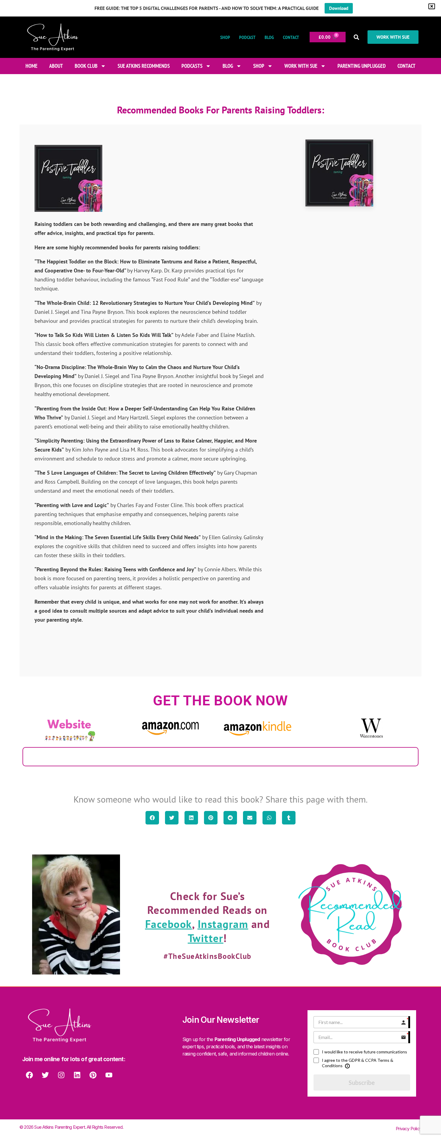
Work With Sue (300, 65)
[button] (357, 37)
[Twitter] (45, 1075)
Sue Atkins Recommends (144, 65)
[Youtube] (109, 1075)
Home (32, 65)
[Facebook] (29, 1075)
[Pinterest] (93, 1075)
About (56, 65)
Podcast (247, 37)
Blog (269, 37)
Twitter (206, 938)
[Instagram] (61, 1075)
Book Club (86, 65)
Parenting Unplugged (362, 65)
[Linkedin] (77, 1075)
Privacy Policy (409, 1128)
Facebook (168, 924)
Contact (291, 37)
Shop (225, 37)
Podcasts (192, 65)
